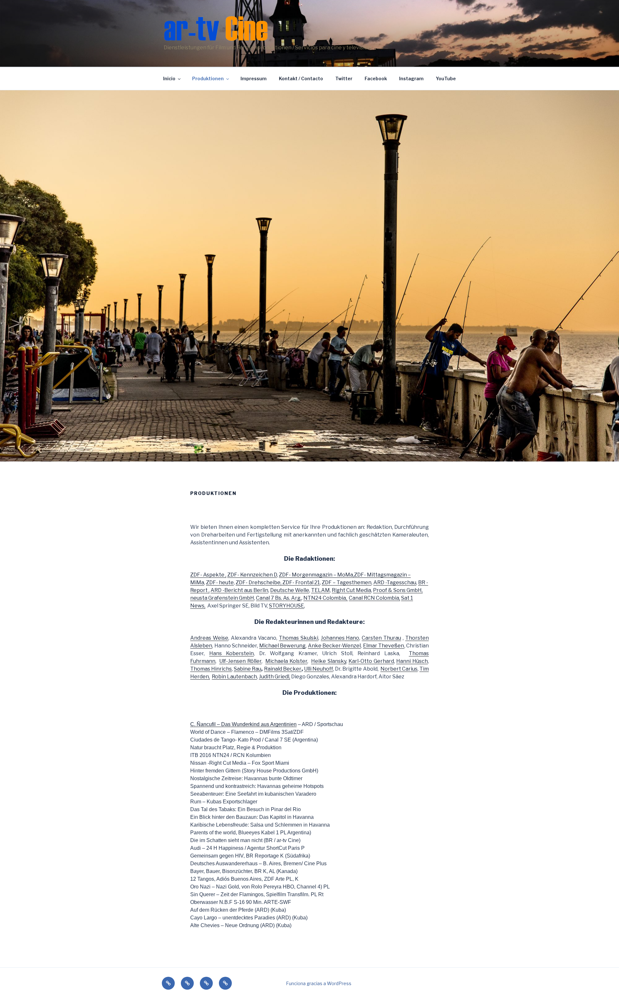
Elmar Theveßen (383, 646)
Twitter (343, 78)
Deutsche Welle (289, 590)
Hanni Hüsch (412, 661)
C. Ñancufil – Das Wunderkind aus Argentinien (243, 724)
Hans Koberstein (231, 653)
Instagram (411, 78)
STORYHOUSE (286, 606)
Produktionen (208, 78)
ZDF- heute (220, 582)
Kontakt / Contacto (301, 78)
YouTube (446, 78)
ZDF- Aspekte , (208, 575)
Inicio (169, 78)
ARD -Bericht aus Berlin (239, 590)
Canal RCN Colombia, (374, 598)
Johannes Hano (340, 638)
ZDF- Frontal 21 (301, 582)
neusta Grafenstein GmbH (222, 598)
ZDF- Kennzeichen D (252, 575)
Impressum (254, 78)
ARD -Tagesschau (394, 582)
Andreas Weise (209, 638)
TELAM (320, 590)
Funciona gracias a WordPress (318, 983)
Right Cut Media (351, 590)
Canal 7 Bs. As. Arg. (278, 598)
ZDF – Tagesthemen (346, 582)
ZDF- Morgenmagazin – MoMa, (316, 575)
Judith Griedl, (274, 677)
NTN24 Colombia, (325, 598)
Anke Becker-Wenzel (334, 646)
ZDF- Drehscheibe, (259, 582)
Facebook (376, 78)
